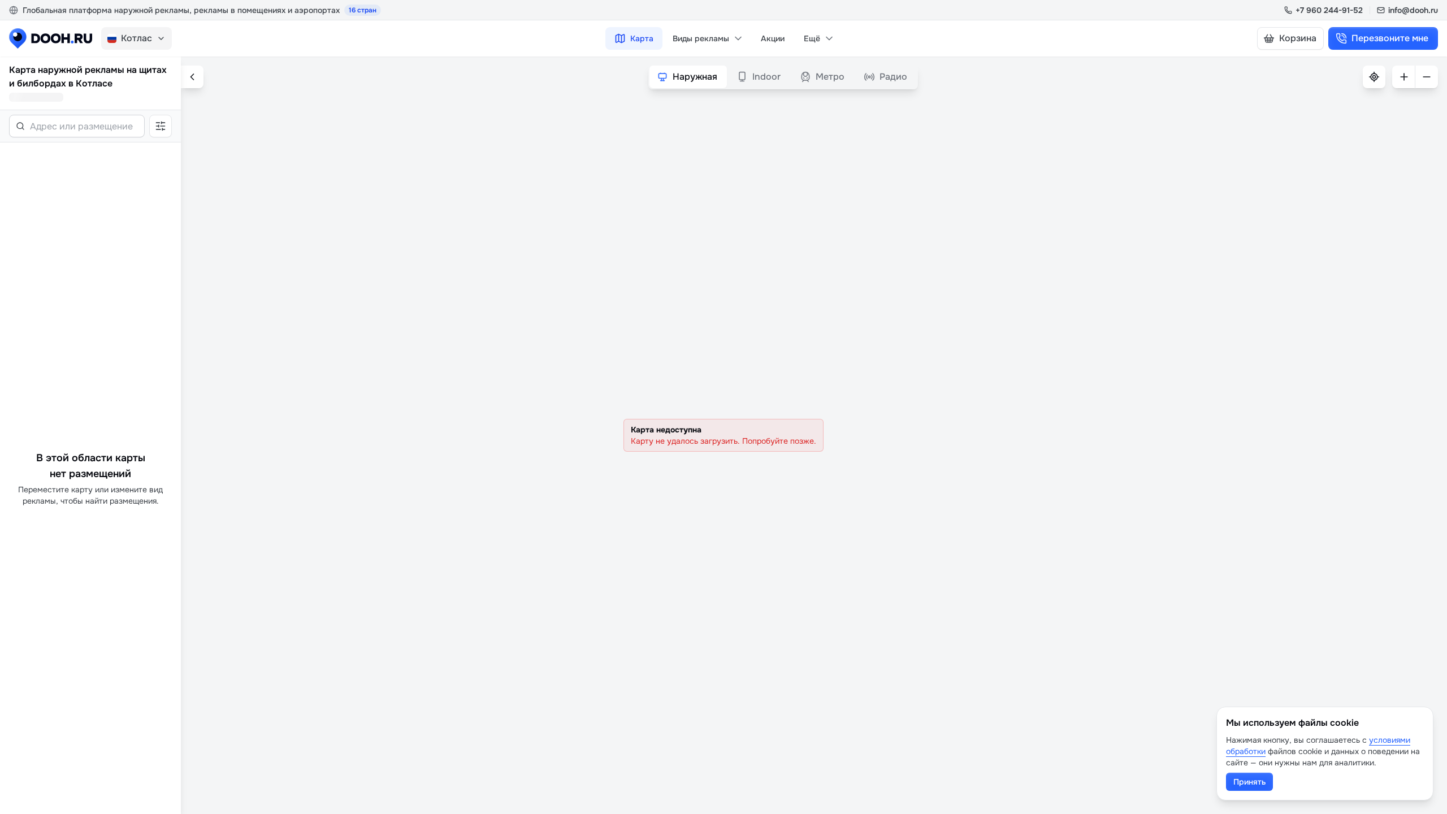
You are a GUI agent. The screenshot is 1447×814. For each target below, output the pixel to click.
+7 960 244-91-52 (1329, 10)
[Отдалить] (1426, 77)
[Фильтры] (160, 126)
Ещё (812, 38)
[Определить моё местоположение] (1374, 77)
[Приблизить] (1403, 77)
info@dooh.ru (1413, 10)
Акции (773, 38)
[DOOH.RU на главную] (50, 38)
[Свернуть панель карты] (192, 77)
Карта (641, 38)
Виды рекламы (701, 38)
